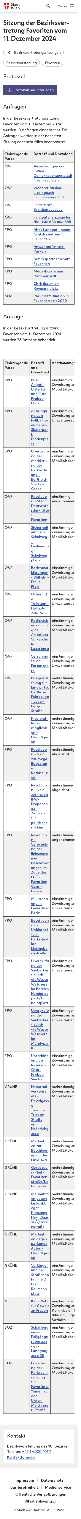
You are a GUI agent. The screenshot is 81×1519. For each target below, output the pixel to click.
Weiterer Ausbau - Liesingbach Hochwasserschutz (50, 192)
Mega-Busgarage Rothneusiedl (48, 273)
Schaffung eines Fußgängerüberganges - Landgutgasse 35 (39, 1341)
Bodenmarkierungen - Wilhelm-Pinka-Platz (40, 577)
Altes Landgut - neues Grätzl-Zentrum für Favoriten (52, 234)
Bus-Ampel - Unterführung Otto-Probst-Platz (39, 391)
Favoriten (52, 62)
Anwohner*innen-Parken (49, 249)
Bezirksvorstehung (21, 62)
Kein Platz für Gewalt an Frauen (40, 1306)
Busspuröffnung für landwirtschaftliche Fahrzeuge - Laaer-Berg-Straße (40, 694)
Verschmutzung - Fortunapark (40, 663)
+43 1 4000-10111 (36, 1451)
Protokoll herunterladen (33, 89)
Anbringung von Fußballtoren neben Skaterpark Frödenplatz (39, 427)
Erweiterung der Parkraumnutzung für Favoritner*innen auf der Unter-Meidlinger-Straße (40, 1386)
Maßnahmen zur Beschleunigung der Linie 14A (39, 1150)
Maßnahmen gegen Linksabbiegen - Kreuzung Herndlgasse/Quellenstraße (40, 1210)
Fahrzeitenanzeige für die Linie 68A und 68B (52, 219)
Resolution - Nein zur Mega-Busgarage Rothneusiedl (40, 763)
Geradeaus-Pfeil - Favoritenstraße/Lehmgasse (39, 1176)
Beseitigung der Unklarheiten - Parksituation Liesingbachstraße (40, 936)
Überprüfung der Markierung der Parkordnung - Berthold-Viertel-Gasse (40, 470)
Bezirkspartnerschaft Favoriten (52, 261)
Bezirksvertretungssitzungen (37, 52)
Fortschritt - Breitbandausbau (48, 207)
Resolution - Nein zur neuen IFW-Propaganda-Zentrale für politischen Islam (39, 806)
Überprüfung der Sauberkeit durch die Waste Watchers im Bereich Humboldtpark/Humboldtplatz (40, 981)
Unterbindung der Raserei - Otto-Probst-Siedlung (40, 1067)
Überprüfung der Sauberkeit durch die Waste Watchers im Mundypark (40, 1029)
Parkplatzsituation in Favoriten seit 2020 (51, 298)
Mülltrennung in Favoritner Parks (40, 905)
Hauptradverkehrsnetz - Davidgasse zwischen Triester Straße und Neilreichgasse (40, 1110)
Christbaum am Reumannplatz (46, 286)
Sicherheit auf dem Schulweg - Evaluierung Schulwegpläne (40, 544)
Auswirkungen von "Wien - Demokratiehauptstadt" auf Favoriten (53, 173)
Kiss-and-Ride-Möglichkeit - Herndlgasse (40, 730)
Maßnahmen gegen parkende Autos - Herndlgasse (40, 1246)
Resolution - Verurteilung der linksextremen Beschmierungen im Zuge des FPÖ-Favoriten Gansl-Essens (40, 862)
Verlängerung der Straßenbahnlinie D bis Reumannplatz (40, 1279)
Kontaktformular (21, 1457)
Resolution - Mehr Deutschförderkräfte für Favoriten (40, 508)
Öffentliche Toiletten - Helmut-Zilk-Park (40, 603)
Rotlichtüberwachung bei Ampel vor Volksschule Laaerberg (40, 634)
